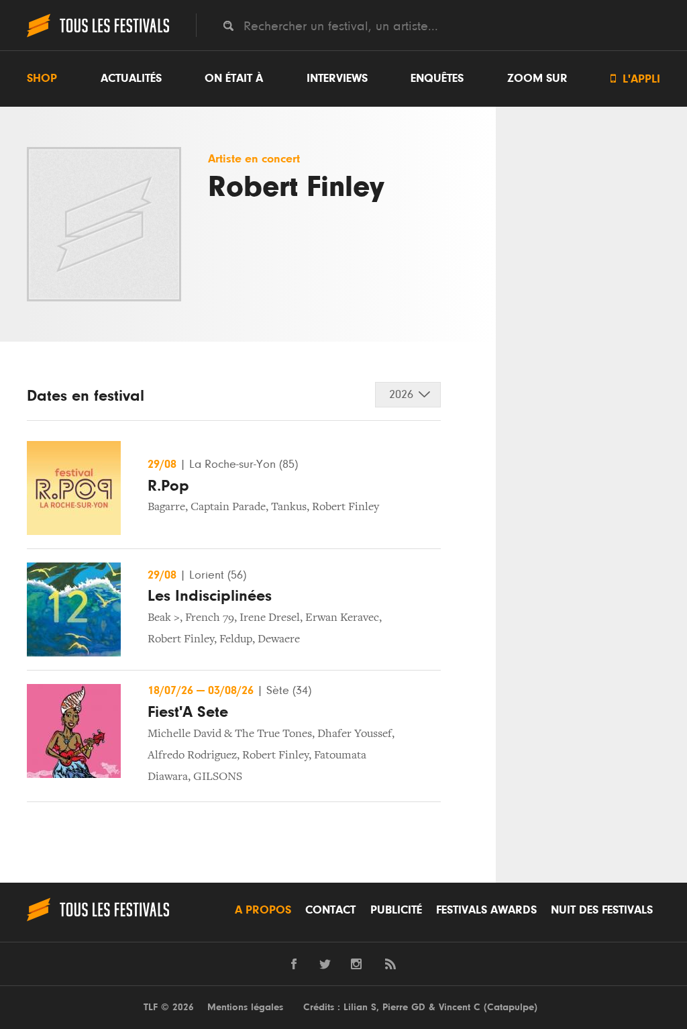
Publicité (396, 910)
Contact (330, 910)
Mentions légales (245, 1007)
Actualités (131, 78)
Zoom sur (537, 78)
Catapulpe (510, 1007)
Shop (42, 78)
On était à (234, 78)
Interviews (337, 78)
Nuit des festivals (602, 910)
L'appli (635, 78)
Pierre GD (403, 1007)
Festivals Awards (486, 910)
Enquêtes (437, 78)
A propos (263, 910)
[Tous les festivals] (98, 35)
